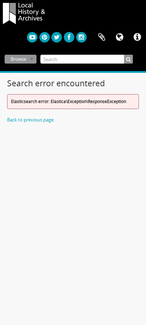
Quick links (137, 37)
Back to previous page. (31, 120)
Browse (18, 59)
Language (119, 37)
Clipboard (102, 37)
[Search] (128, 59)
